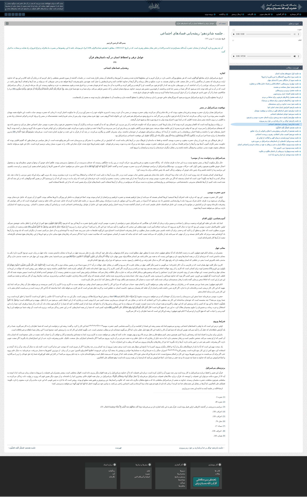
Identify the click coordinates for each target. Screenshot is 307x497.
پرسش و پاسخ (180, 477)
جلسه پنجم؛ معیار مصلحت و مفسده (286, 87)
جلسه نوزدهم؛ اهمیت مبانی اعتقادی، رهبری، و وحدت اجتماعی (277, 134)
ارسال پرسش (237, 14)
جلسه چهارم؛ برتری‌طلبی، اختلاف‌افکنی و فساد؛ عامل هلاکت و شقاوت (274, 84)
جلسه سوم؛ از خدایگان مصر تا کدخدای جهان (283, 80)
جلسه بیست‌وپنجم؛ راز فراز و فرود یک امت (283, 155)
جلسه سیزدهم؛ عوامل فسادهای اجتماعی (284, 114)
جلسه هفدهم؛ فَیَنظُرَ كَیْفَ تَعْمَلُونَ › (21, 448)
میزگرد (182, 483)
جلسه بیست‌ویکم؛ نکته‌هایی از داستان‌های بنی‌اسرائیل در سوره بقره (275, 141)
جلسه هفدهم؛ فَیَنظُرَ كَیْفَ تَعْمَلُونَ (287, 128)
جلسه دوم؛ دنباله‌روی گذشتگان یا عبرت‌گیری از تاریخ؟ (280, 77)
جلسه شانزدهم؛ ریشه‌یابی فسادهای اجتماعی (283, 124)
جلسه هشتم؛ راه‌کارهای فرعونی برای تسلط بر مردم (280, 97)
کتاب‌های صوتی (265, 14)
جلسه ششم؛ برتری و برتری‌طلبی (287, 90)
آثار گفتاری (280, 14)
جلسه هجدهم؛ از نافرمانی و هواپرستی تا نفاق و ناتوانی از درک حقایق (274, 131)
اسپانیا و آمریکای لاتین (142, 477)
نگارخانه (250, 14)
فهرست (118, 448)
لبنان (148, 471)
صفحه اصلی (221, 23)
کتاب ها (217, 471)
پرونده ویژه (209, 14)
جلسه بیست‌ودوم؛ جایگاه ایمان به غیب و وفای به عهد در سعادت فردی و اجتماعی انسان (268, 144)
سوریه (147, 474)
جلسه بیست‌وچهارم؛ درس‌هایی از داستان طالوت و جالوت (279, 151)
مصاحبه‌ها (181, 480)
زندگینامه (222, 14)
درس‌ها (182, 471)
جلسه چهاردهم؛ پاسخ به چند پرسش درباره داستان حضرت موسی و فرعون (273, 117)
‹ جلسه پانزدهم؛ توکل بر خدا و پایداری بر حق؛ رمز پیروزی (201, 448)
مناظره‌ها (182, 486)
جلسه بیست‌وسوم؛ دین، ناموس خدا (286, 148)
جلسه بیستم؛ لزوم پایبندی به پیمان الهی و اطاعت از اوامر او (278, 138)
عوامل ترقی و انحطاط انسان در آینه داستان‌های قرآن (195, 23)
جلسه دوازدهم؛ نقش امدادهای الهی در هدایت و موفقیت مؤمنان (276, 111)
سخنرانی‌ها (181, 474)
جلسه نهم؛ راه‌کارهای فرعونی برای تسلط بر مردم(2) (280, 100)
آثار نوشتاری (294, 14)
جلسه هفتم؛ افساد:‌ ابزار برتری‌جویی (286, 94)
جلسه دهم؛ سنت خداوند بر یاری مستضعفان (283, 104)
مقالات (217, 474)
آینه (113, 474)
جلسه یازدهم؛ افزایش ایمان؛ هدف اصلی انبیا (283, 107)
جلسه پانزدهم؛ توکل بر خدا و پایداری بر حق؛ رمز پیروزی (279, 121)
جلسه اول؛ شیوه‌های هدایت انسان (287, 73)
